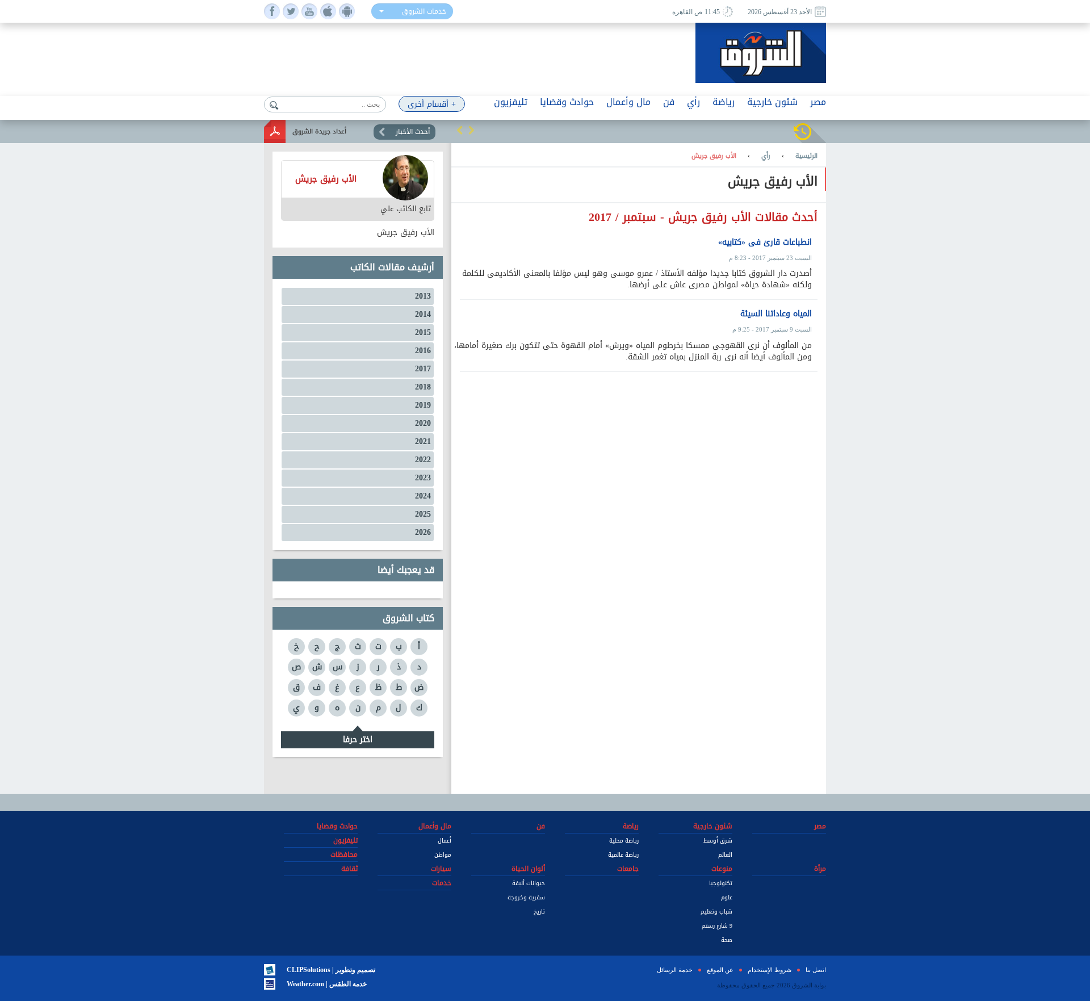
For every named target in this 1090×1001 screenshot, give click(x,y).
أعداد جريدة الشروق (319, 131)
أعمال (444, 840)
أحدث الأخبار (413, 131)
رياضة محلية (624, 840)
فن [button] (668, 102)
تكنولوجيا (720, 883)
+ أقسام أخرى (432, 104)
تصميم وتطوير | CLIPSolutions (331, 970)
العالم (725, 854)
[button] (460, 130)
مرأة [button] (820, 868)
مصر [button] (818, 102)
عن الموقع (720, 969)
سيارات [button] (441, 868)
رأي (765, 156)
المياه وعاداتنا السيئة (776, 314)
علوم (726, 897)
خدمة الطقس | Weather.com (327, 984)
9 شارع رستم (717, 925)
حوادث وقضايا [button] (567, 102)
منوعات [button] (721, 868)
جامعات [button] (628, 868)
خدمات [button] (441, 883)
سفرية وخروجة (526, 897)
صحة (726, 940)
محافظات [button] (344, 854)
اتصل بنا (816, 969)
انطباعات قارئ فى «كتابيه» (765, 242)
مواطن (442, 854)
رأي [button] (693, 102)
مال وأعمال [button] (628, 102)
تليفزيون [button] (510, 102)
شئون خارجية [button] (772, 102)
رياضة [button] (723, 102)
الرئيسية (806, 156)
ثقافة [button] (349, 868)
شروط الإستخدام (769, 969)
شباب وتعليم (716, 911)
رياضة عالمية (623, 854)
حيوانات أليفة (528, 883)
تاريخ (539, 911)
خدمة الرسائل (675, 969)
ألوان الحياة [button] (528, 868)
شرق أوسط (717, 840)
